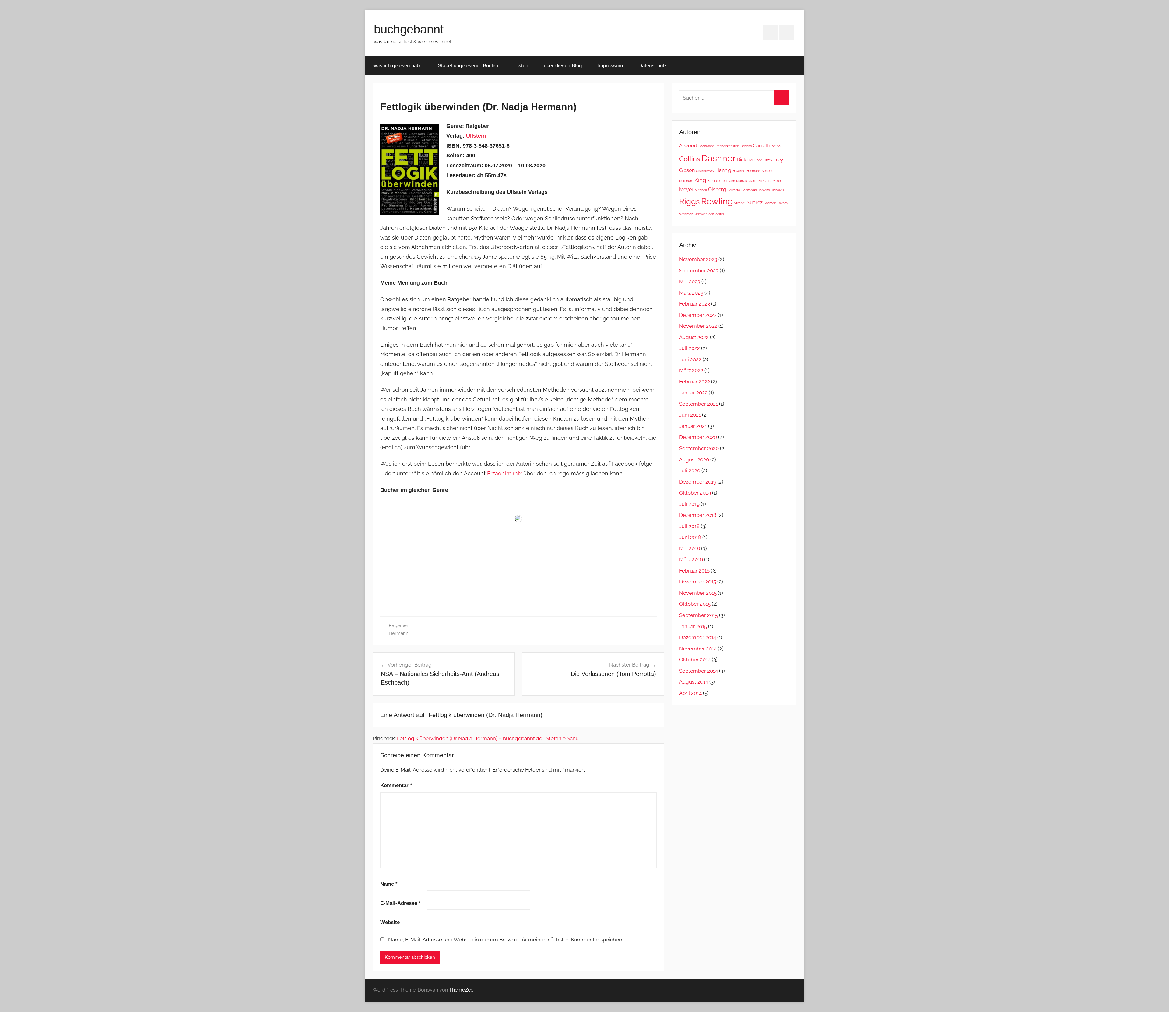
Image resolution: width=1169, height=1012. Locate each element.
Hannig (723, 170)
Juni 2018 (690, 537)
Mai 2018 (689, 548)
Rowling (717, 201)
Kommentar (396, 785)
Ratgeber (398, 625)
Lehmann (728, 181)
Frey (778, 160)
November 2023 (698, 259)
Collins (689, 159)
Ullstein (476, 136)
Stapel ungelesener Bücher (468, 65)
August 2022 (694, 337)
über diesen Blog (563, 65)
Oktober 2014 (695, 660)
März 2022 (691, 370)
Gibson (687, 170)
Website (390, 922)
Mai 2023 (689, 281)
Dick (741, 160)
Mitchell (701, 190)
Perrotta (733, 190)
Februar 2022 (694, 382)
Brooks (746, 146)
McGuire (764, 181)
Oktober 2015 (695, 604)
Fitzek (768, 160)
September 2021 (698, 404)
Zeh (711, 214)
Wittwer (700, 214)
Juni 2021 (690, 415)
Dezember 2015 (697, 582)
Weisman (686, 214)
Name (389, 884)
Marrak (741, 181)
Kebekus (768, 171)
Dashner (718, 158)
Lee (717, 181)
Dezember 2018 (697, 515)
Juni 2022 (690, 359)
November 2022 (698, 326)
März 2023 (691, 293)
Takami (782, 203)
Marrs (752, 181)
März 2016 (691, 559)
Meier (777, 181)
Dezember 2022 (698, 315)
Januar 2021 (693, 426)
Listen (521, 65)
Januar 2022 (693, 393)
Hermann (399, 633)
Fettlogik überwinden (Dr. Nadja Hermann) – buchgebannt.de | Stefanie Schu (488, 738)
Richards (777, 190)
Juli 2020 (689, 470)
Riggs (689, 201)
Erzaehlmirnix (504, 473)
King (700, 180)
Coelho (775, 146)
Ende (758, 160)
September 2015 (698, 615)
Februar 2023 (694, 304)
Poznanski (749, 190)
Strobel (740, 203)
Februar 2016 (694, 571)
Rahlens (764, 190)
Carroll (760, 146)
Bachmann (706, 146)
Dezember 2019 (697, 482)
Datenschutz (652, 65)
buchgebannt (409, 29)
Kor (710, 181)
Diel (750, 160)
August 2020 (694, 460)
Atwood (688, 146)
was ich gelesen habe (397, 65)
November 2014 (698, 649)
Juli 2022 (689, 348)
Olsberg (717, 189)
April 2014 (690, 693)
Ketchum (686, 181)
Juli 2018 (689, 526)
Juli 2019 (689, 504)
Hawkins (738, 171)
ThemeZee (461, 990)
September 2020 (699, 448)
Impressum (610, 65)
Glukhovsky (705, 171)
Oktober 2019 (695, 493)
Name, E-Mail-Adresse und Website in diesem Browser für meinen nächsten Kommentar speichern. (506, 940)
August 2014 (693, 682)
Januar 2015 (693, 626)
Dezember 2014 (697, 637)
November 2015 (698, 593)
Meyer (686, 189)
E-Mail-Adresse (400, 903)
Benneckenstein (727, 146)
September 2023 (698, 271)
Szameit (770, 203)
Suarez (755, 202)
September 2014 (698, 671)
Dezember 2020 (698, 437)
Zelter (719, 214)
